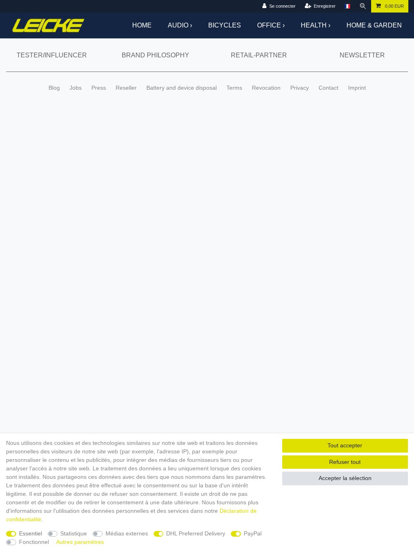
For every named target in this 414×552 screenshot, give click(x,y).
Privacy (299, 87)
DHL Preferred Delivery (195, 533)
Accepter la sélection (345, 478)
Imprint (357, 87)
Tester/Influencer (52, 55)
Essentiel (30, 533)
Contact (328, 87)
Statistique (73, 533)
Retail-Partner (259, 55)
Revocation (266, 87)
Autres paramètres (80, 542)
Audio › (180, 25)
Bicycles (224, 25)
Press (98, 87)
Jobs (76, 87)
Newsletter (362, 55)
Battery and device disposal (181, 87)
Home (142, 25)
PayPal (253, 533)
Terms (234, 87)
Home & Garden (374, 25)
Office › (271, 25)
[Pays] (347, 6)
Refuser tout (345, 462)
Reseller (126, 87)
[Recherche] (363, 6)
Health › (315, 25)
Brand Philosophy (155, 55)
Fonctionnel (34, 542)
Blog (54, 87)
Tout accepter (344, 445)
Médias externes (127, 533)
